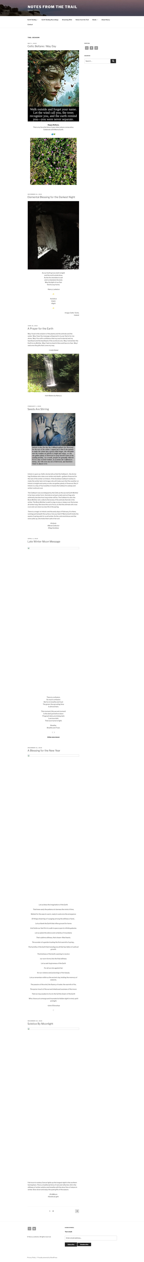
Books (94, 20)
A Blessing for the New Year (44, 750)
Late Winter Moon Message (44, 541)
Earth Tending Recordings (50, 20)
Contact (30, 24)
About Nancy (105, 20)
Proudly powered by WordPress (47, 1257)
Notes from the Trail (82, 20)
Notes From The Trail (52, 7)
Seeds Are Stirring (38, 409)
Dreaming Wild (67, 20)
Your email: (68, 1231)
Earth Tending (32, 20)
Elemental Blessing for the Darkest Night (51, 197)
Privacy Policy (31, 1257)
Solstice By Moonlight (40, 1023)
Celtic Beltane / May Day (42, 46)
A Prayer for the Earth (40, 328)
